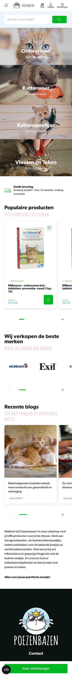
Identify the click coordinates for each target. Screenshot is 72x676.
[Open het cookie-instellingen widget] (6, 669)
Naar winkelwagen (36, 668)
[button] (10, 319)
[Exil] (48, 367)
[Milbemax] (18, 367)
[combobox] (36, 19)
